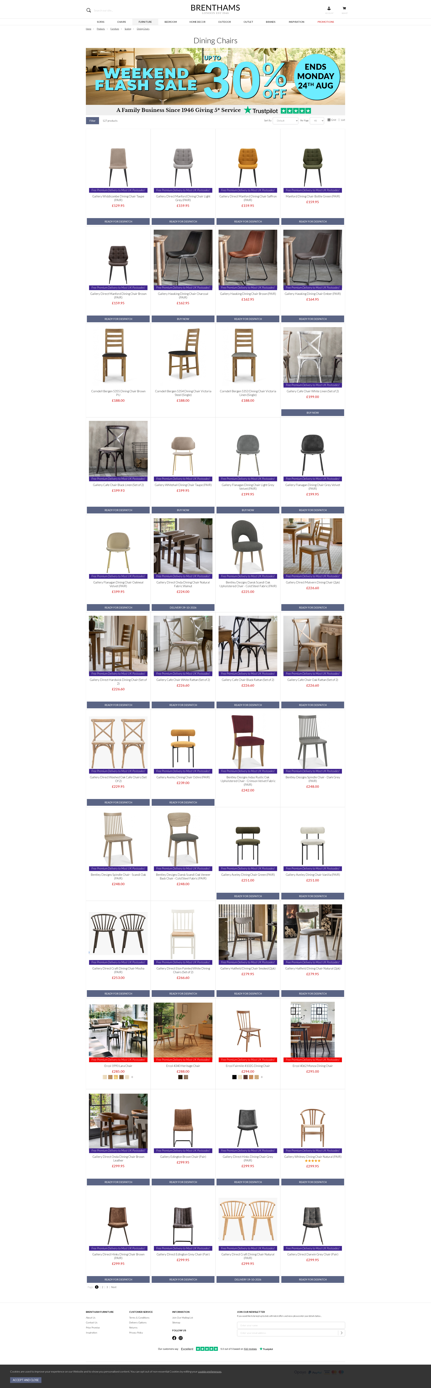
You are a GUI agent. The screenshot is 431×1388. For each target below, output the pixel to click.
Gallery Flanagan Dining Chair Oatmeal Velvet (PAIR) (118, 584)
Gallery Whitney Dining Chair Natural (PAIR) (312, 1156)
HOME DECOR (197, 21)
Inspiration (91, 1332)
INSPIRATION (296, 21)
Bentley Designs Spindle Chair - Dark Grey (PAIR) (313, 779)
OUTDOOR (224, 21)
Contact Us (91, 1322)
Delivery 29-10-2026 (183, 607)
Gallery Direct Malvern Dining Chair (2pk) (313, 582)
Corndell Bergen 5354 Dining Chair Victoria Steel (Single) (183, 393)
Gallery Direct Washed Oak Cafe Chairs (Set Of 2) (118, 779)
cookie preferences (209, 1371)
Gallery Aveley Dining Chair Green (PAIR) (248, 874)
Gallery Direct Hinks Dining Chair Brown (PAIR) (118, 1256)
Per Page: (304, 120)
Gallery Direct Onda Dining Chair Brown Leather (118, 1158)
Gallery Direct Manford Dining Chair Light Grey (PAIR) (183, 198)
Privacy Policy (136, 1332)
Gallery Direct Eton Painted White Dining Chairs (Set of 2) (183, 970)
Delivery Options (138, 1322)
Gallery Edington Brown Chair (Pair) (183, 1156)
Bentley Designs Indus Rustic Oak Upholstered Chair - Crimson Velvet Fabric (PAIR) (248, 780)
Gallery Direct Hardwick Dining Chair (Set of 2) (118, 681)
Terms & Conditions (139, 1317)
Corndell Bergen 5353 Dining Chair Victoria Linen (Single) (248, 393)
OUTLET (248, 21)
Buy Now (183, 318)
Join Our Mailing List (182, 1317)
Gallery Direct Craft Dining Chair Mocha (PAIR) (118, 970)
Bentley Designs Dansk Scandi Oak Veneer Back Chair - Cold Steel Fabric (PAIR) (183, 876)
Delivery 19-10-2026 (248, 1279)
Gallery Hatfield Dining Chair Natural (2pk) (312, 968)
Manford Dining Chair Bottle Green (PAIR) (313, 196)
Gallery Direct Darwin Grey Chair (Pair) (312, 1254)
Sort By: (268, 120)
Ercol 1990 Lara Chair (118, 1066)
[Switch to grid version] (329, 120)
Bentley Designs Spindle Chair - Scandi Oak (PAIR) (118, 876)
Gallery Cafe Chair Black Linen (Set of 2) (118, 485)
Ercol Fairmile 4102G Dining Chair (248, 1066)
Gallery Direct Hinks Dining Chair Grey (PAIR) (248, 1158)
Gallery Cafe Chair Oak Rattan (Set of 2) (312, 680)
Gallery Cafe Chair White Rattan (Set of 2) (183, 680)
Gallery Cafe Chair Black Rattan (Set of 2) (248, 680)
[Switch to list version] (339, 120)
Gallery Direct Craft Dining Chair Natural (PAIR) (247, 1256)
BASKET (345, 13)
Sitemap (176, 1322)
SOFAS (100, 21)
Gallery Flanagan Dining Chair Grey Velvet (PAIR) (312, 486)
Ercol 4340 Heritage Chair (183, 1066)
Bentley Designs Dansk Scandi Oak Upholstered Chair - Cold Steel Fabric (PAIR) (248, 584)
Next (114, 1287)
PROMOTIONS (326, 21)
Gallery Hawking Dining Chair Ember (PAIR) (313, 294)
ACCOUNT (329, 13)
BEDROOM (171, 21)
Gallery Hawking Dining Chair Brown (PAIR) (248, 294)
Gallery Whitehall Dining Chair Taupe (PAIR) (183, 485)
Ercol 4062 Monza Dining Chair (313, 1066)
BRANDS (270, 21)
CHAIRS (121, 21)
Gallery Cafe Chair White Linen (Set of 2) (313, 391)
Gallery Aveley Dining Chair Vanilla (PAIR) (313, 874)
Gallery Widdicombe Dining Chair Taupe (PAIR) (118, 198)
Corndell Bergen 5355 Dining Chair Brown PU (118, 393)
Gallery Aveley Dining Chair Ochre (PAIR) (183, 777)
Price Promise (93, 1327)
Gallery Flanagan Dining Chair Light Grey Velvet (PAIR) (248, 486)
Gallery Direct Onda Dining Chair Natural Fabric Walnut (183, 584)
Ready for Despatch (118, 221)
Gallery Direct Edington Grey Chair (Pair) (183, 1254)
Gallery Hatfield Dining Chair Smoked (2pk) (247, 968)
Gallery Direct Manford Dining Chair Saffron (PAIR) (248, 198)
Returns (133, 1327)
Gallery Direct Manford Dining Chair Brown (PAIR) (118, 295)
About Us (90, 1317)
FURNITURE (145, 21)
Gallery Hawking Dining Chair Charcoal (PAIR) (183, 295)
